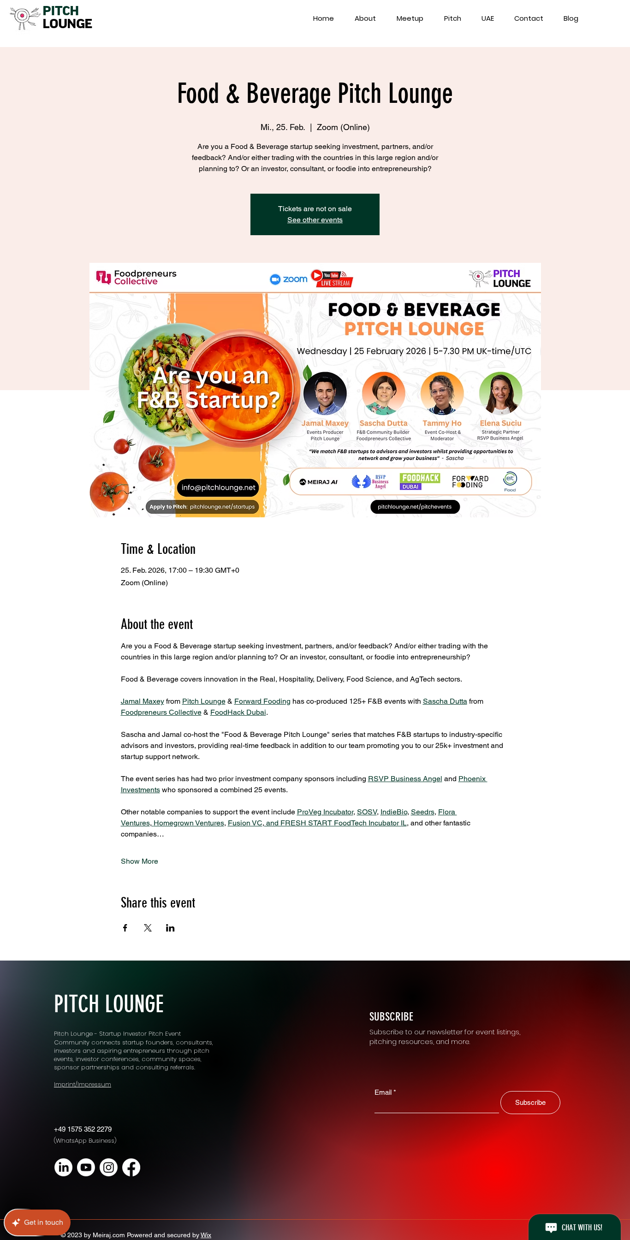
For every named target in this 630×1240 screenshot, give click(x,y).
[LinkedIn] (63, 1167)
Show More (139, 861)
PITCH (60, 11)
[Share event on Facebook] (125, 927)
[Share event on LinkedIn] (170, 927)
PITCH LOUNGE (109, 1004)
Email (383, 1092)
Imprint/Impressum (82, 1084)
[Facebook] (131, 1167)
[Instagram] (109, 1167)
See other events (315, 219)
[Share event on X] (147, 927)
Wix (206, 1235)
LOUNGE (67, 24)
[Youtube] (86, 1167)
